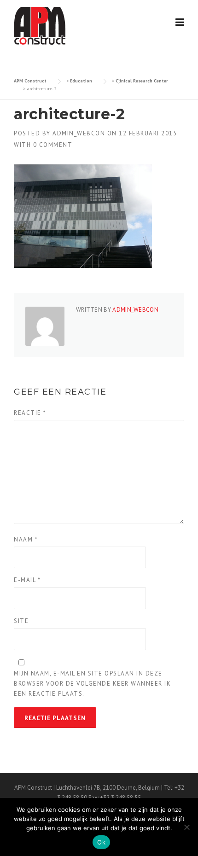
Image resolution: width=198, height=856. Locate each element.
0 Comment (53, 145)
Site (21, 621)
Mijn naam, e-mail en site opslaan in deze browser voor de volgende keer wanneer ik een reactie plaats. (92, 684)
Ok (101, 842)
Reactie (30, 413)
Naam (26, 539)
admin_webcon (78, 133)
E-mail (27, 580)
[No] (186, 827)
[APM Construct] (39, 25)
